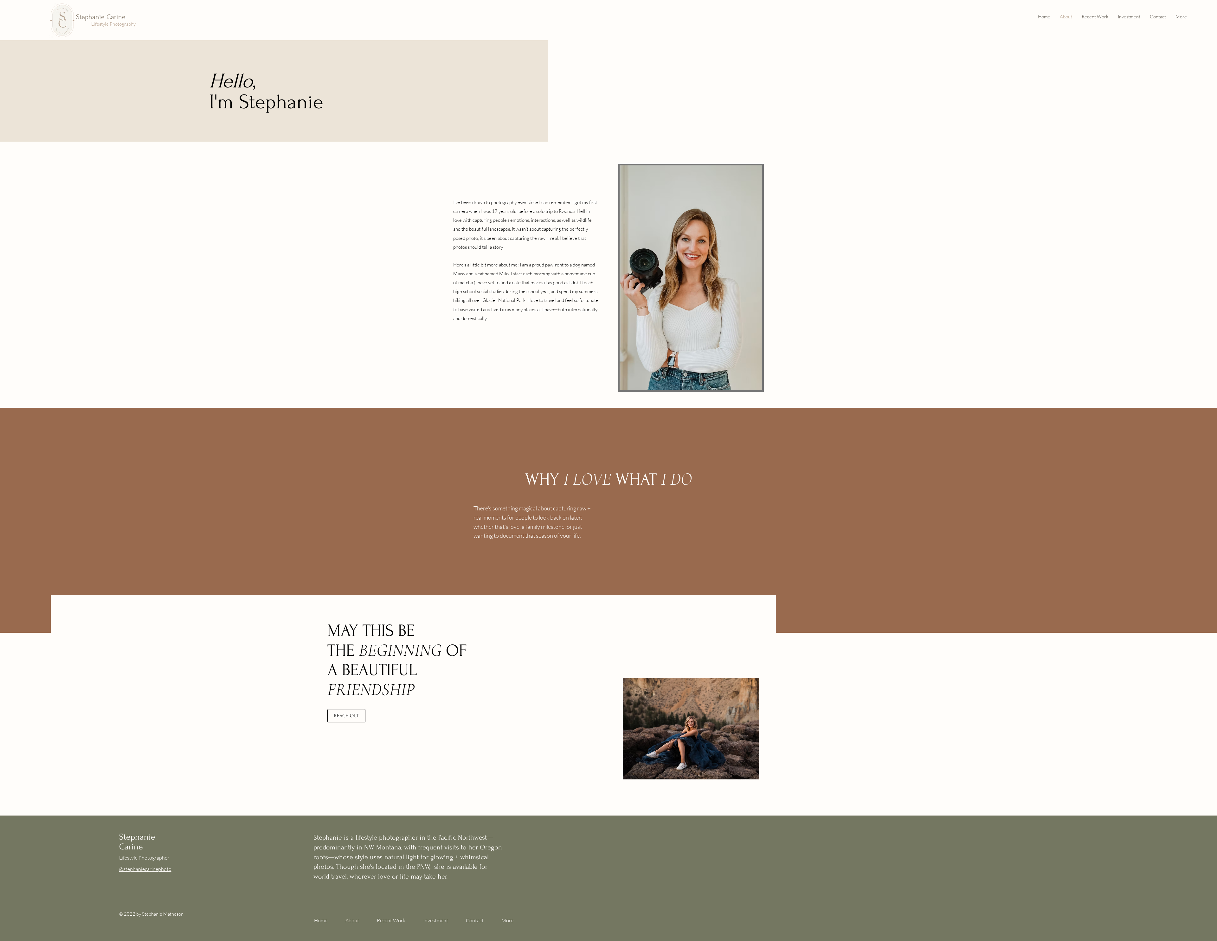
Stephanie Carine (101, 17)
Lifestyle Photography (113, 24)
